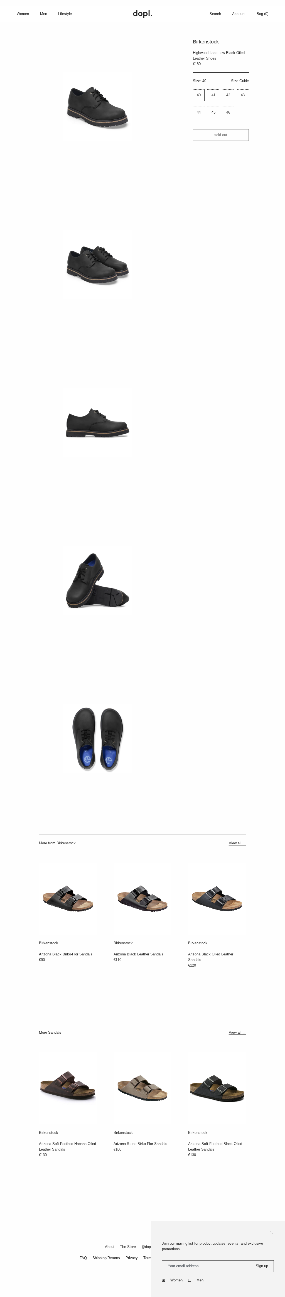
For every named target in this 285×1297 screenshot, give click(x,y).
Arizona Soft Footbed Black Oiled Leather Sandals (215, 1146)
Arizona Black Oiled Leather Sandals (210, 957)
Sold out (220, 135)
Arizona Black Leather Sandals (138, 954)
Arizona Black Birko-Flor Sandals (65, 954)
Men (199, 1280)
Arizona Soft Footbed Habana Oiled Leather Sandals (67, 1146)
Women (176, 1280)
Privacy (132, 1258)
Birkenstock (48, 943)
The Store (128, 1247)
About (109, 1247)
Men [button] (43, 14)
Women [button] (23, 14)
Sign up (262, 1266)
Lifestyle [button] (65, 14)
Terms (148, 1258)
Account (238, 14)
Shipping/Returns (106, 1258)
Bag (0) (262, 14)
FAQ (83, 1258)
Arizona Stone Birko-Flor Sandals (140, 1144)
